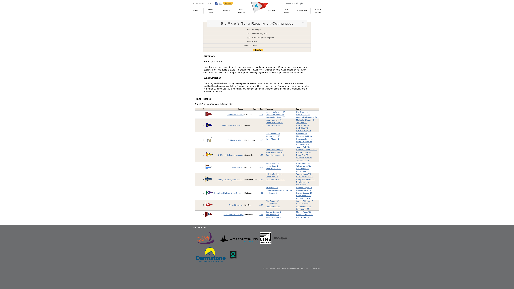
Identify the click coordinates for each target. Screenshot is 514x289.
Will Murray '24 (272, 188)
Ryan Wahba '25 (303, 144)
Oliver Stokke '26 (273, 125)
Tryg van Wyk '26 (303, 174)
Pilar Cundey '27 (272, 201)
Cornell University (236, 205)
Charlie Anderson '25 (274, 150)
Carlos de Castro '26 (274, 123)
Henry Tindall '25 (303, 163)
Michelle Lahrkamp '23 (275, 112)
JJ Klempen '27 (272, 193)
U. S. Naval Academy (234, 140)
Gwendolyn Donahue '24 (306, 117)
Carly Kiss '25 (302, 128)
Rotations (302, 11)
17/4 (261, 125)
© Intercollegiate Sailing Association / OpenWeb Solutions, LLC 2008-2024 (291, 268)
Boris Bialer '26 (302, 204)
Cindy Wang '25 (302, 171)
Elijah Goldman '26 (304, 190)
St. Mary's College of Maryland (230, 155)
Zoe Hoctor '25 (302, 160)
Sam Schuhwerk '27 (304, 177)
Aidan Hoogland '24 (274, 120)
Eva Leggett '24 (302, 217)
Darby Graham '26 (304, 141)
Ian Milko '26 (301, 185)
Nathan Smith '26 (273, 136)
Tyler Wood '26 (272, 177)
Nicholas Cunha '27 (304, 215)
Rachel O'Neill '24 (303, 152)
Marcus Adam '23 (303, 212)
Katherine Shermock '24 (306, 150)
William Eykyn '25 (303, 166)
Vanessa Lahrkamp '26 (275, 117)
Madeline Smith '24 (304, 136)
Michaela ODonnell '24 (305, 120)
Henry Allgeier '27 (273, 139)
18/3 (261, 114)
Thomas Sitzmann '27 (275, 114)
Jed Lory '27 (301, 123)
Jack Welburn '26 (273, 133)
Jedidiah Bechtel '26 (274, 174)
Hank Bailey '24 (302, 125)
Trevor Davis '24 (272, 166)
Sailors (271, 11)
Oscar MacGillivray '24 (275, 179)
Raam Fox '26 (302, 155)
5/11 (261, 193)
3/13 (261, 205)
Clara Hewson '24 (303, 206)
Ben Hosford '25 (272, 215)
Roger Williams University (232, 125)
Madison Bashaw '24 (274, 152)
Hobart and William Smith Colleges (228, 193)
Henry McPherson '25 (305, 179)
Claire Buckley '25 (303, 131)
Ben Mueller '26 (272, 163)
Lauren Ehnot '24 (273, 206)
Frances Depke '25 (304, 188)
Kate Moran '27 (302, 209)
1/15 (261, 215)
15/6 (261, 140)
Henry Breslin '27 (303, 196)
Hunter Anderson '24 (305, 139)
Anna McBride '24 (303, 198)
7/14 (261, 179)
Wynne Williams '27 (304, 201)
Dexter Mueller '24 (304, 158)
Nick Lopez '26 (302, 182)
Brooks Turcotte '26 (274, 217)
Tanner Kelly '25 (303, 147)
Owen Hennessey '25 (275, 155)
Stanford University (235, 114)
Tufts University (236, 167)
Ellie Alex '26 (301, 133)
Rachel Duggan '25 (304, 193)
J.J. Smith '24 (271, 204)
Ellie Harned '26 (303, 112)
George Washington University (230, 179)
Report (226, 11)
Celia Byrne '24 (302, 169)
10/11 (260, 167)
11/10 (260, 155)
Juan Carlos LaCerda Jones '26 (279, 190)
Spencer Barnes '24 (274, 212)
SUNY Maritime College (233, 215)
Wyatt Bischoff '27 (273, 169)
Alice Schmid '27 (303, 114)
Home (196, 11)
